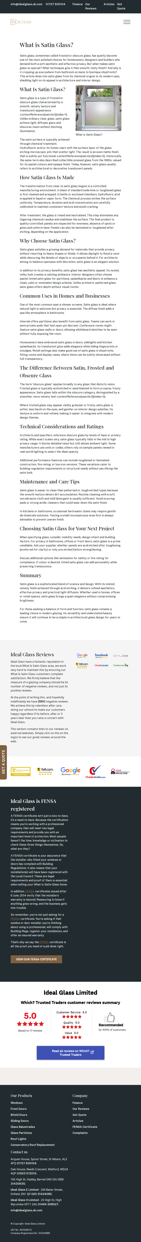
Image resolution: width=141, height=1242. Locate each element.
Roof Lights (18, 1139)
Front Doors (19, 1109)
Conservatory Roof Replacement (33, 1145)
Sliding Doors (20, 1121)
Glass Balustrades (23, 1127)
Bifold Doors (19, 1115)
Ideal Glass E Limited (25, 1189)
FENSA (30, 891)
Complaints (80, 1133)
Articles (109, 4)
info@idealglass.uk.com (26, 4)
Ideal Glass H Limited (25, 1200)
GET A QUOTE (3, 762)
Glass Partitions (21, 1133)
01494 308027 (48, 1204)
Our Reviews (81, 1109)
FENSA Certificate (85, 1127)
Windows (17, 1102)
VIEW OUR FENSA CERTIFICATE (36, 959)
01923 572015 (26, 1173)
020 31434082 (41, 1194)
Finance (78, 4)
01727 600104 (55, 4)
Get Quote (79, 1115)
